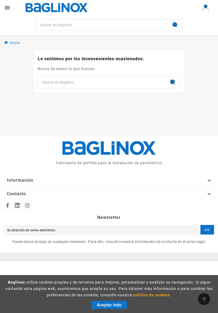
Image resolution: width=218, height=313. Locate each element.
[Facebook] (7, 205)
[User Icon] (206, 8)
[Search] (175, 25)
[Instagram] (27, 205)
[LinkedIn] (17, 205)
